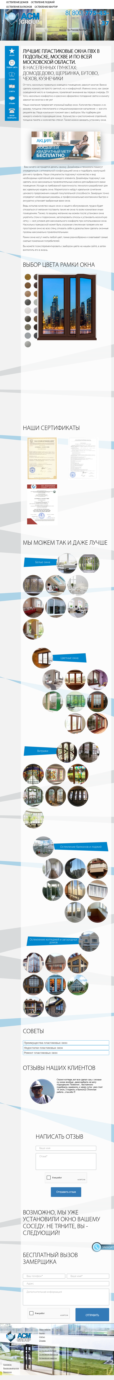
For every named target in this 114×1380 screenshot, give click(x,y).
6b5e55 (39, 388)
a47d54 (48, 388)
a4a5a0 (48, 396)
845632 (30, 380)
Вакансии (7, 1372)
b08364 (76, 354)
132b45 (48, 363)
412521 (103, 346)
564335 (76, 380)
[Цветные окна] (42, 658)
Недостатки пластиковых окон (43, 1047)
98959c (48, 371)
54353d (67, 388)
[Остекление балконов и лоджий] (43, 846)
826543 (57, 388)
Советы (12, 91)
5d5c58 (57, 363)
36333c (94, 388)
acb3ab (67, 363)
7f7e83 (94, 371)
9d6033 (85, 354)
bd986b (39, 396)
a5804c (57, 380)
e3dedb (39, 371)
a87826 (30, 346)
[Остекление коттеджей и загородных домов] (89, 941)
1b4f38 (30, 371)
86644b (39, 346)
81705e (103, 380)
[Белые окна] (66, 563)
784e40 (39, 354)
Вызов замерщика (11, 116)
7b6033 (48, 346)
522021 (103, 354)
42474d (76, 363)
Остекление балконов (19, 6)
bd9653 (67, 380)
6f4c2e (48, 380)
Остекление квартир (46, 6)
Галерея (12, 79)
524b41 (103, 371)
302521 (30, 354)
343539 (85, 363)
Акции (11, 55)
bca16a (85, 346)
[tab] (66, 1042)
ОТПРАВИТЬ (92, 1315)
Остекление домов (17, 2)
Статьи (42, 1337)
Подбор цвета (12, 67)
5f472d (48, 354)
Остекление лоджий (42, 2)
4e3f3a (67, 346)
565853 (94, 363)
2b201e (67, 371)
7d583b (76, 346)
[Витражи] (66, 752)
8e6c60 (30, 388)
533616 (30, 396)
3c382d (57, 371)
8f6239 (94, 346)
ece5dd (76, 371)
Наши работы (44, 1329)
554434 (67, 354)
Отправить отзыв (66, 1191)
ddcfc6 (94, 354)
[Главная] (28, 15)
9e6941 (57, 354)
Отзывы (12, 103)
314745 (103, 388)
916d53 (39, 380)
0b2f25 (103, 363)
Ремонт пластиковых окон (40, 1052)
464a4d (76, 388)
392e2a (57, 346)
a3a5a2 (85, 388)
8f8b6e (85, 380)
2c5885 (39, 363)
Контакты (7, 1364)
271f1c (94, 380)
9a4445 (30, 363)
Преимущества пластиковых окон (45, 1042)
